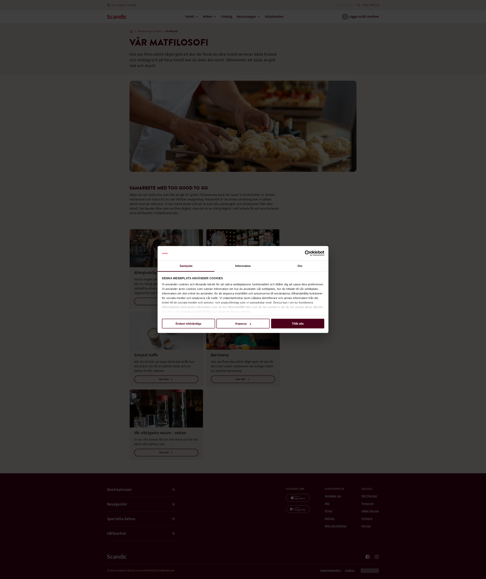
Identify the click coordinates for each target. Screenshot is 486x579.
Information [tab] (243, 265)
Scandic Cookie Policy (196, 311)
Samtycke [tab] (186, 265)
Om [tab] (299, 265)
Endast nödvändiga (188, 323)
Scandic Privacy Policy (235, 311)
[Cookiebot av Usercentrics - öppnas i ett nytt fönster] (307, 253)
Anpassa (241, 323)
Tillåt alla (298, 323)
